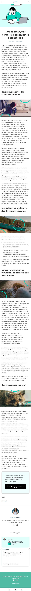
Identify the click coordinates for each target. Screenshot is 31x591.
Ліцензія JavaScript (15, 583)
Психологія (11, 41)
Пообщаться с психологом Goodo (15, 486)
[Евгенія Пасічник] (15, 511)
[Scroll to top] (21, 589)
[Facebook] (9, 589)
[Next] (29, 548)
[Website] (14, 525)
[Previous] (1, 548)
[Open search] (29, 2)
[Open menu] (2, 2)
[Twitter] (15, 589)
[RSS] (17, 580)
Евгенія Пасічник (15, 517)
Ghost (18, 578)
